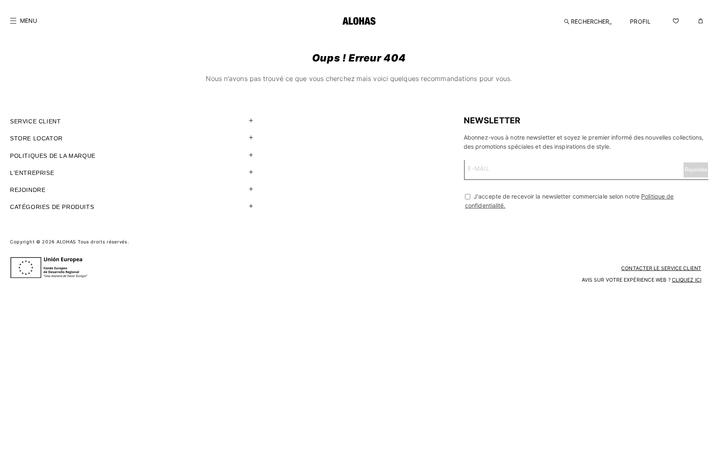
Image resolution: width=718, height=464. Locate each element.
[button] (23, 21)
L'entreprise (32, 172)
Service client (35, 121)
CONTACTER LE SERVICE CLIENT (661, 268)
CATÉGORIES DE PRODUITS (52, 207)
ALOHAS (66, 242)
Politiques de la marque (53, 155)
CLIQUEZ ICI (686, 280)
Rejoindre (27, 190)
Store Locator (36, 138)
